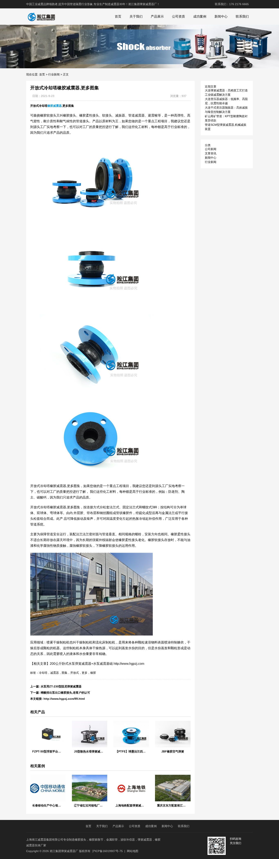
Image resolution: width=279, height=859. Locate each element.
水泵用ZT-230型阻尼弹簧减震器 (61, 686)
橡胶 (93, 672)
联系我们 (242, 16)
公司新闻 (210, 149)
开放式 (74, 672)
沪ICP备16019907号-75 (107, 851)
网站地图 (132, 851)
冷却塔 (43, 672)
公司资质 (178, 16)
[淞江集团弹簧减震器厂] (41, 16)
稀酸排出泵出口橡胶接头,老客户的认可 (65, 692)
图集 (64, 672)
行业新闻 (54, 74)
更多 (84, 672)
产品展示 (157, 16)
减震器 (54, 672)
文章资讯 (210, 153)
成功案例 (199, 16)
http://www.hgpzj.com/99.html (64, 698)
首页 (118, 16)
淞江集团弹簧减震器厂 (64, 851)
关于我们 (136, 16)
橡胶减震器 (54, 105)
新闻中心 (221, 16)
